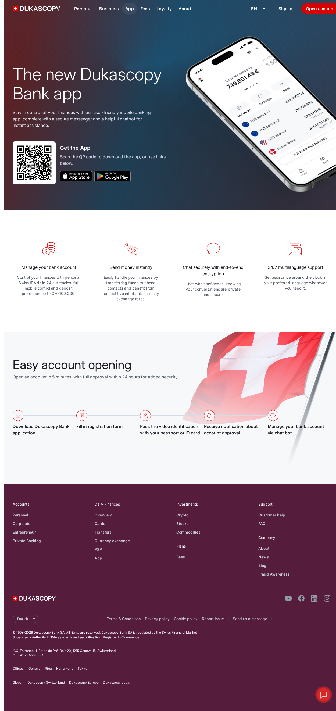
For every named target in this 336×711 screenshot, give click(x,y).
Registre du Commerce (121, 637)
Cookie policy (186, 618)
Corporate (21, 523)
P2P (98, 549)
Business (109, 8)
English (22, 619)
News (263, 557)
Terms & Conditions (124, 618)
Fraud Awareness (274, 574)
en (254, 8)
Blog (262, 565)
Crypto (182, 515)
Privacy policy (157, 618)
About (184, 8)
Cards (100, 523)
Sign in (285, 8)
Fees (145, 8)
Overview (103, 515)
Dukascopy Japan (117, 682)
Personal (83, 8)
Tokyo (82, 668)
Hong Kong (64, 668)
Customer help (271, 515)
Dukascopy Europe (84, 682)
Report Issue (213, 618)
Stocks (182, 523)
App (129, 8)
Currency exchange (112, 540)
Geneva (34, 668)
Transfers (103, 532)
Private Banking (27, 540)
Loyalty (164, 8)
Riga (48, 668)
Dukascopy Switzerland (46, 682)
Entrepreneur (24, 532)
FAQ (262, 523)
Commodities (188, 532)
